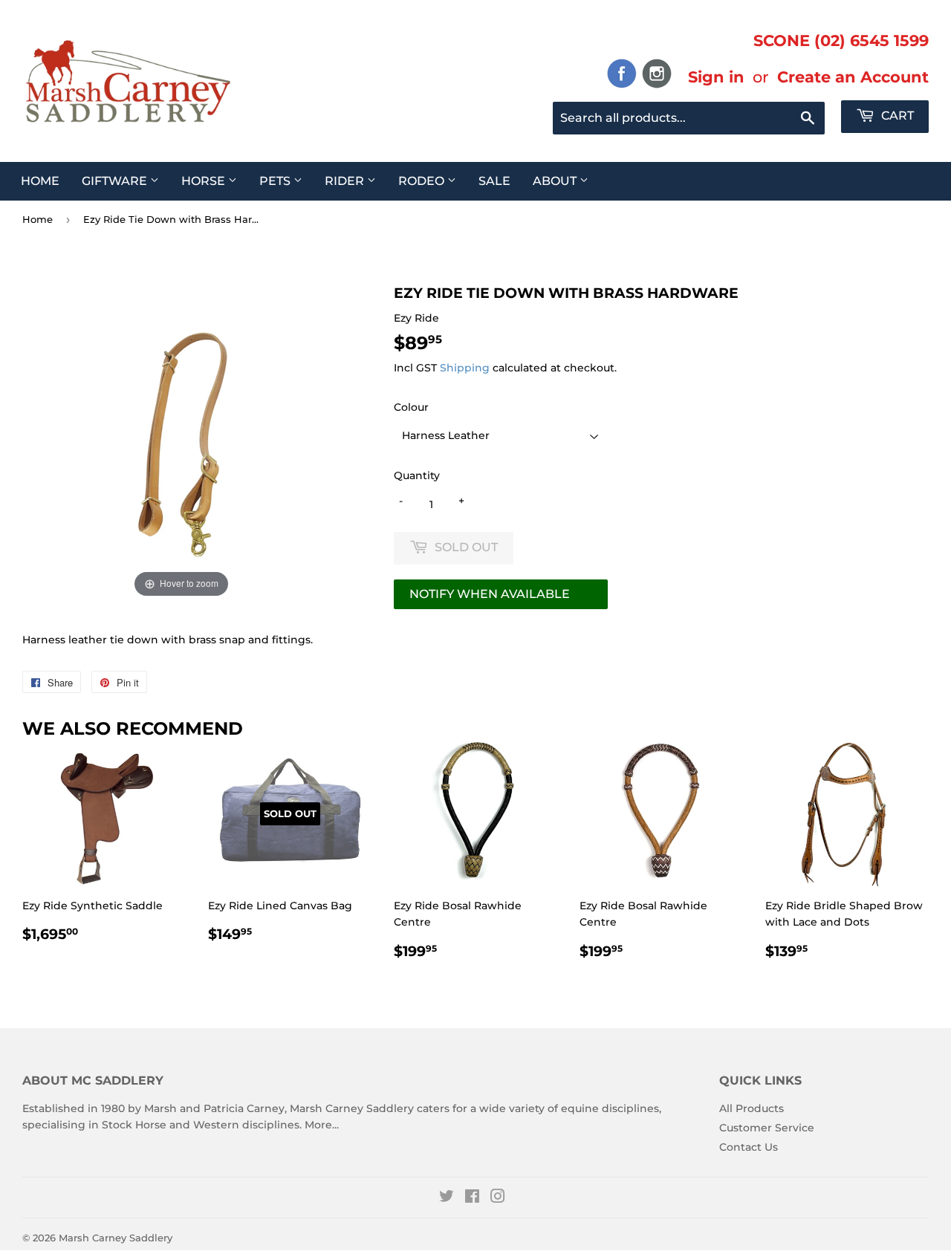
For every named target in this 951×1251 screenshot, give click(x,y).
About (556, 181)
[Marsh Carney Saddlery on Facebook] (472, 1198)
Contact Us (748, 1147)
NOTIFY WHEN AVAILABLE (489, 594)
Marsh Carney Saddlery (115, 1238)
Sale (494, 181)
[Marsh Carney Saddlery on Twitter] (446, 1198)
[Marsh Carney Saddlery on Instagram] (497, 1198)
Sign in (716, 76)
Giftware (116, 181)
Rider (346, 181)
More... (322, 1124)
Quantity (417, 475)
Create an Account (853, 76)
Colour (411, 407)
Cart (896, 115)
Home (40, 181)
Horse (204, 181)
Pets (276, 181)
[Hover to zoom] (181, 442)
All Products (751, 1108)
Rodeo (422, 181)
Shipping (465, 367)
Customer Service (766, 1127)
